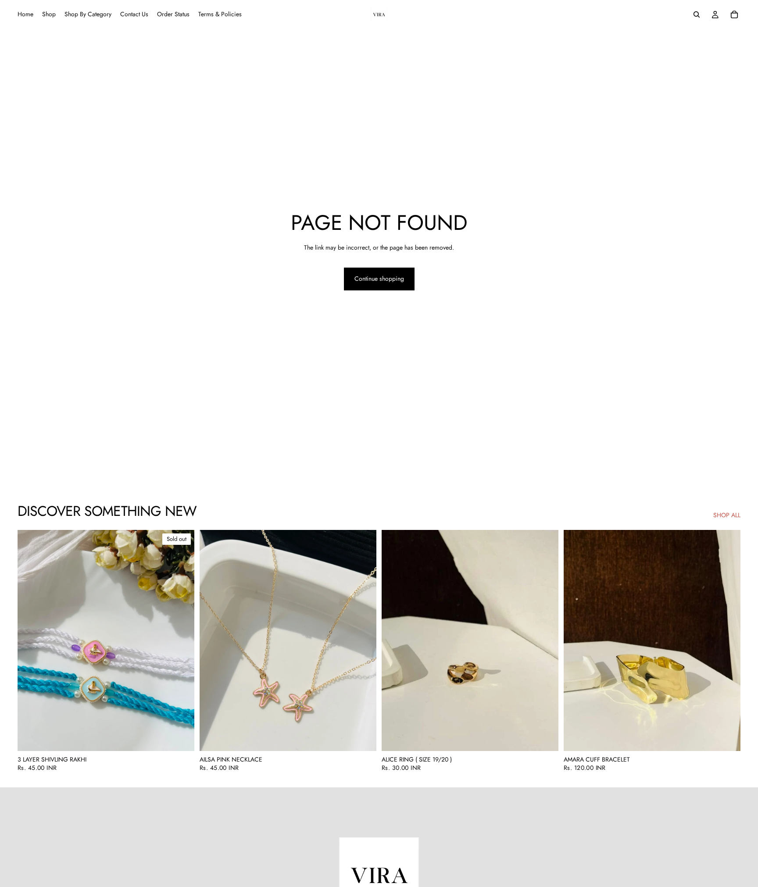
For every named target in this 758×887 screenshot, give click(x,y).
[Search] (696, 14)
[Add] (363, 737)
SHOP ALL (726, 515)
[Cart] (734, 14)
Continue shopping (379, 278)
